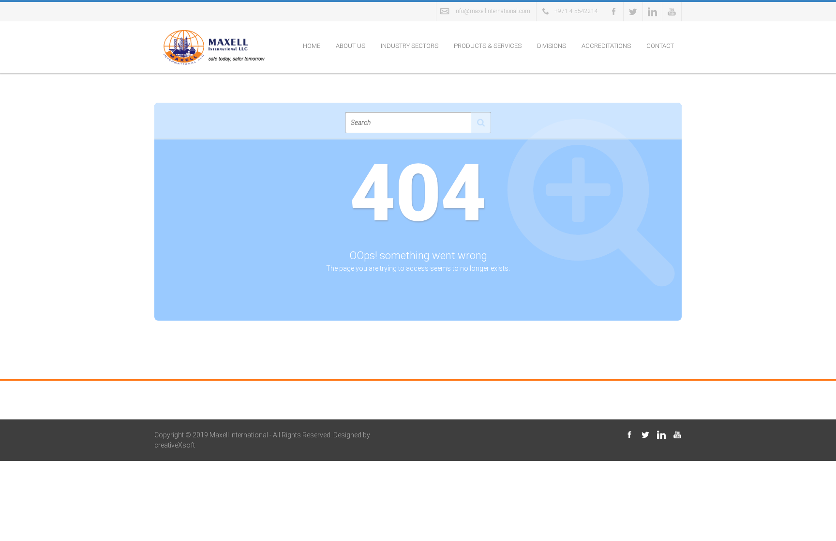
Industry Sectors (409, 45)
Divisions (551, 45)
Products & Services (488, 45)
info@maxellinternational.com (492, 11)
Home (311, 45)
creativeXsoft (174, 445)
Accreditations (606, 45)
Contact (660, 45)
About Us (350, 45)
